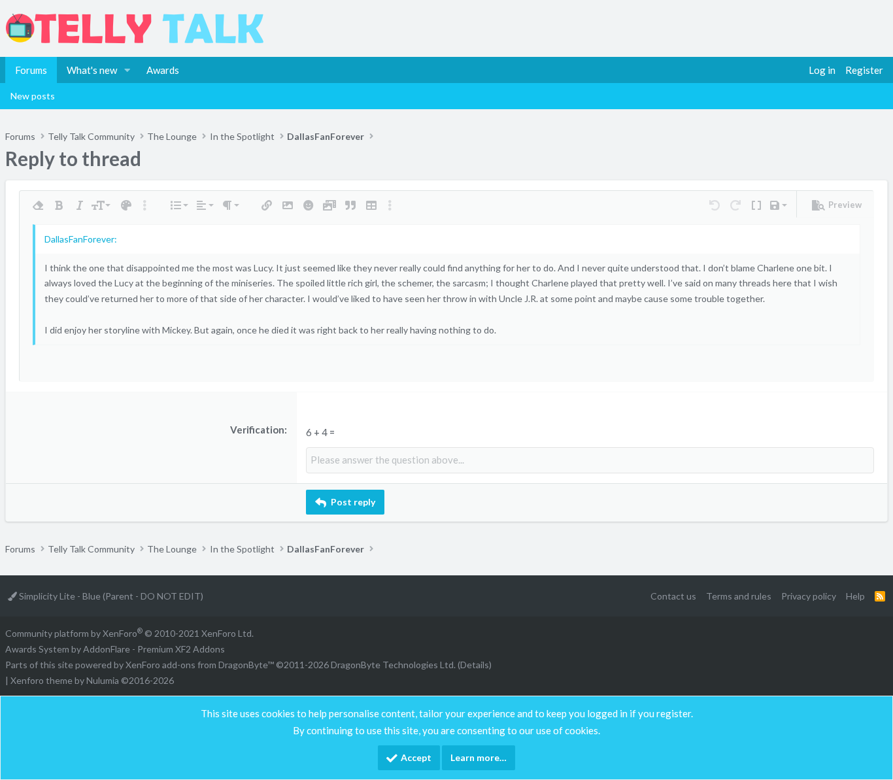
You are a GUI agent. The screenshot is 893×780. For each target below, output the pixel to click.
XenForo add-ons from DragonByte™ (200, 664)
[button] (127, 70)
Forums (31, 70)
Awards (162, 70)
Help (855, 596)
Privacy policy (808, 596)
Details (474, 664)
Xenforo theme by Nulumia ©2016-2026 (92, 680)
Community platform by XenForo (129, 633)
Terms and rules (738, 596)
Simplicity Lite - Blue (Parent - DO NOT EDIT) (110, 596)
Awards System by (115, 648)
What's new (92, 70)
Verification (257, 429)
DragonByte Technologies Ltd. (393, 664)
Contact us (673, 596)
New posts (32, 95)
